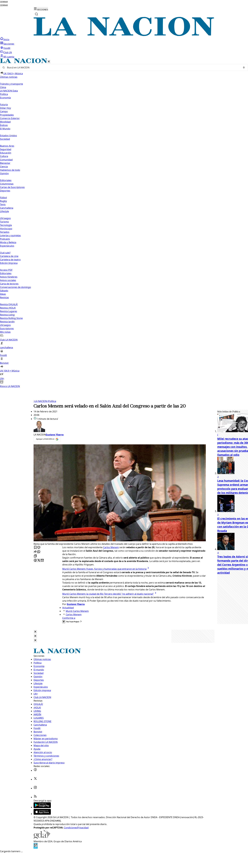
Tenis (3, 204)
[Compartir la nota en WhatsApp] (38, 552)
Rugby (3, 201)
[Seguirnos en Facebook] (35, 770)
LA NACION (40, 401)
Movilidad (5, 121)
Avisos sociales (8, 280)
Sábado (4, 290)
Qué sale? (5, 252)
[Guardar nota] (35, 547)
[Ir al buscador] (36, 14)
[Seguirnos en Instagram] (35, 788)
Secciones (8, 43)
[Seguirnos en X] (35, 779)
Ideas (3, 294)
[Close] (35, 632)
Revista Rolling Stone (11, 318)
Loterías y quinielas (10, 235)
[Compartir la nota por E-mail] (42, 560)
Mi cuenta (8, 56)
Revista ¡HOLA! (8, 307)
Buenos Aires (7, 145)
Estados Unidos (8, 135)
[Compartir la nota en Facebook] (35, 560)
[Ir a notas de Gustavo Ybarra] (120, 427)
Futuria (4, 104)
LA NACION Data (9, 90)
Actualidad (68, 607)
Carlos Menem (111, 547)
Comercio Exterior (10, 118)
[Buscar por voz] (244, 67)
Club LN (7, 52)
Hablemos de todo (10, 170)
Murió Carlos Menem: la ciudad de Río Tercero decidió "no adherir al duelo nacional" (108, 593)
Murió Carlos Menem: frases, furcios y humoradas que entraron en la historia (104, 568)
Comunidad (6, 159)
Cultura (4, 156)
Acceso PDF (6, 270)
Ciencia (4, 166)
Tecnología (6, 225)
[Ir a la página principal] (124, 35)
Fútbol (3, 197)
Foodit (6, 48)
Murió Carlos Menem (77, 611)
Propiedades (7, 114)
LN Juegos (5, 218)
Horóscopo (6, 228)
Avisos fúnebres (8, 276)
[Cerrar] (49, 62)
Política (51, 401)
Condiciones (70, 827)
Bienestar (5, 163)
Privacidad (83, 827)
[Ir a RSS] (35, 797)
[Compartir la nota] (35, 552)
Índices (4, 125)
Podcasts (5, 238)
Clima (3, 87)
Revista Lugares (8, 311)
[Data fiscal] (36, 847)
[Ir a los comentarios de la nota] (38, 547)
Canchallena (6, 207)
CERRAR (4, 2)
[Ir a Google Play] (42, 807)
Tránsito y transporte (11, 83)
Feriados (4, 232)
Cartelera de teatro (10, 259)
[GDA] (42, 838)
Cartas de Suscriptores (12, 187)
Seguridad (5, 149)
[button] (124, 223)
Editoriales (5, 180)
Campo (4, 111)
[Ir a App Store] (42, 813)
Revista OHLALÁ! (9, 304)
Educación (5, 152)
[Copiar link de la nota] (35, 556)
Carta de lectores (9, 283)
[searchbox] (123, 67)
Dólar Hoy (5, 108)
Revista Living (7, 314)
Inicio (6, 39)
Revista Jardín (7, 321)
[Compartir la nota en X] (38, 560)
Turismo (4, 221)
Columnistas (6, 183)
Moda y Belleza (8, 242)
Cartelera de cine (9, 256)
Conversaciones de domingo (15, 287)
